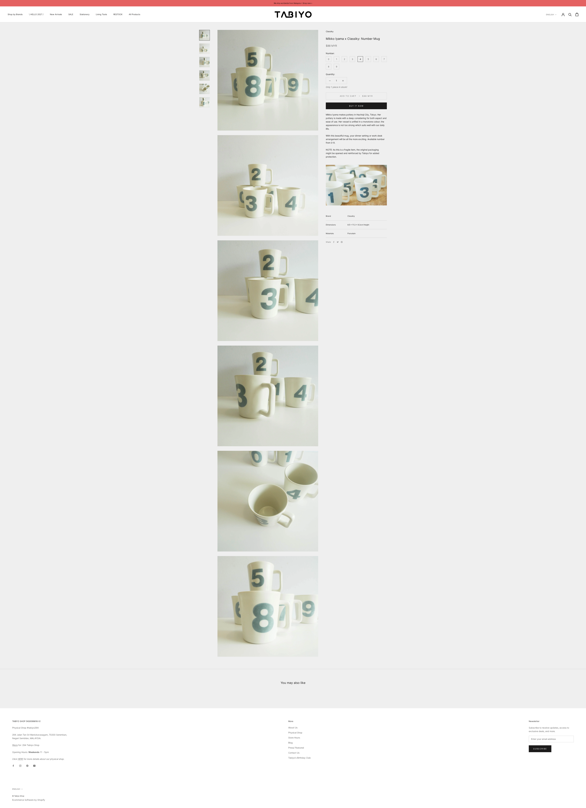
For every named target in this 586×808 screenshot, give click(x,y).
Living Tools (101, 14)
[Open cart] (576, 14)
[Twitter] (338, 242)
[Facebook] (334, 242)
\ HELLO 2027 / (36, 14)
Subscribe (540, 749)
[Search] (570, 14)
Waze (15, 745)
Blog (290, 742)
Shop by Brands (15, 14)
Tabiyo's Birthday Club (299, 757)
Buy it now (356, 106)
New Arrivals (56, 14)
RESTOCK (117, 14)
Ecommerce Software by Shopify (28, 800)
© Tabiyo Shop (18, 796)
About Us (292, 727)
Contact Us (293, 752)
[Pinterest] (342, 242)
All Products (134, 14)
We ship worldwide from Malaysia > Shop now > (293, 3)
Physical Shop (295, 732)
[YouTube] (34, 765)
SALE (70, 14)
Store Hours (294, 737)
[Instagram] (20, 765)
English (550, 14)
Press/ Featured (296, 747)
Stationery (84, 14)
